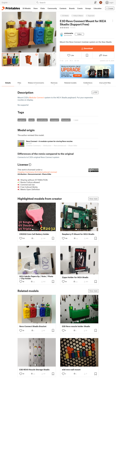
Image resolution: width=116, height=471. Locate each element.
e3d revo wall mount (71, 369)
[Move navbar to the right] (102, 8)
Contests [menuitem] (63, 8)
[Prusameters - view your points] (100, 2)
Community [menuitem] (52, 8)
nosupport (54, 120)
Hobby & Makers (78, 15)
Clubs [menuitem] (42, 8)
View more (93, 199)
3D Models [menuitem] (26, 8)
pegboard (21, 120)
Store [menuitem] (35, 8)
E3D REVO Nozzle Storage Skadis (34, 369)
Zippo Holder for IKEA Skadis (75, 277)
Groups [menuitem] (88, 8)
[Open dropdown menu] (112, 20)
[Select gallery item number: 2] (78, 229)
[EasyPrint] (95, 3)
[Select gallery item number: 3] (36, 229)
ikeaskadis (66, 120)
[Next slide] (54, 59)
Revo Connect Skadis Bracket (32, 326)
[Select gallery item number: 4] (38, 229)
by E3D (29, 143)
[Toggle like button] (20, 238)
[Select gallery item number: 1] (33, 229)
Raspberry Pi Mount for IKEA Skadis (78, 234)
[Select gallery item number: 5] (40, 229)
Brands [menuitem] (72, 8)
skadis (31, 120)
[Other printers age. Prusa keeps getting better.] (87, 71)
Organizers (91, 15)
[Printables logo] (11, 8)
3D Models (65, 15)
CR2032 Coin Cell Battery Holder (34, 234)
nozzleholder (42, 120)
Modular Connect (36, 97)
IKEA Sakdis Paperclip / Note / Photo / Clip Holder (36, 277)
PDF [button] (96, 92)
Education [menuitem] (98, 8)
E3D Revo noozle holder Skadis (76, 326)
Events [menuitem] (80, 8)
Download (88, 48)
